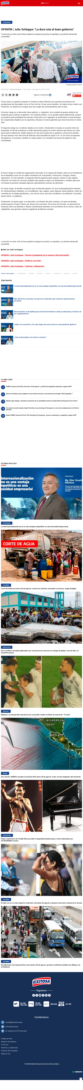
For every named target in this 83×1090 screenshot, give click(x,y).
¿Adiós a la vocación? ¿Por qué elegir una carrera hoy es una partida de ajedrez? (45, 324)
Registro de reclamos (8, 1042)
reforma (75, 273)
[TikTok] (49, 995)
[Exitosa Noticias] (5, 3)
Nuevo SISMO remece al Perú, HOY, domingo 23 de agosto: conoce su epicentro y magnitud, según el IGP (41, 415)
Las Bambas (57, 273)
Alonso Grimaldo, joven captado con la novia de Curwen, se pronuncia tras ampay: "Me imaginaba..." (39, 393)
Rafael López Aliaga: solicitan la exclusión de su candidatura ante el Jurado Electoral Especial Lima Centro (42, 401)
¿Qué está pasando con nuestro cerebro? (30, 337)
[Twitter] (6, 95)
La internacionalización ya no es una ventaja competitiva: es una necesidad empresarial (47, 286)
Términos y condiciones (9, 1048)
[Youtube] (40, 995)
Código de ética (6, 1039)
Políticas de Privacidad (9, 1051)
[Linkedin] (13, 95)
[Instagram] (43, 995)
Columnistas (6, 22)
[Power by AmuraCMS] (77, 1072)
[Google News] (46, 995)
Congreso (31, 273)
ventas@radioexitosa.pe (13, 1022)
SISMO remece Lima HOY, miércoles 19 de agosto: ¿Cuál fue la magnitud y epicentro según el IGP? (39, 386)
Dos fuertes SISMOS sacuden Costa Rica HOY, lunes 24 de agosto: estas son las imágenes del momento (41, 777)
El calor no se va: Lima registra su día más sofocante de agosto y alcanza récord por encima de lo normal (41, 903)
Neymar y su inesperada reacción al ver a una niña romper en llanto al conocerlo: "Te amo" (35, 715)
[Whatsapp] (3, 95)
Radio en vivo (6, 1054)
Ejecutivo (40, 273)
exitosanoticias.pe (11, 1027)
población (67, 273)
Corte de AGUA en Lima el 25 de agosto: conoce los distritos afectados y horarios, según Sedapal (38, 589)
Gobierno (48, 273)
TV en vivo (4, 1045)
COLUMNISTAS (21, 273)
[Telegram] (17, 95)
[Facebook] (10, 95)
